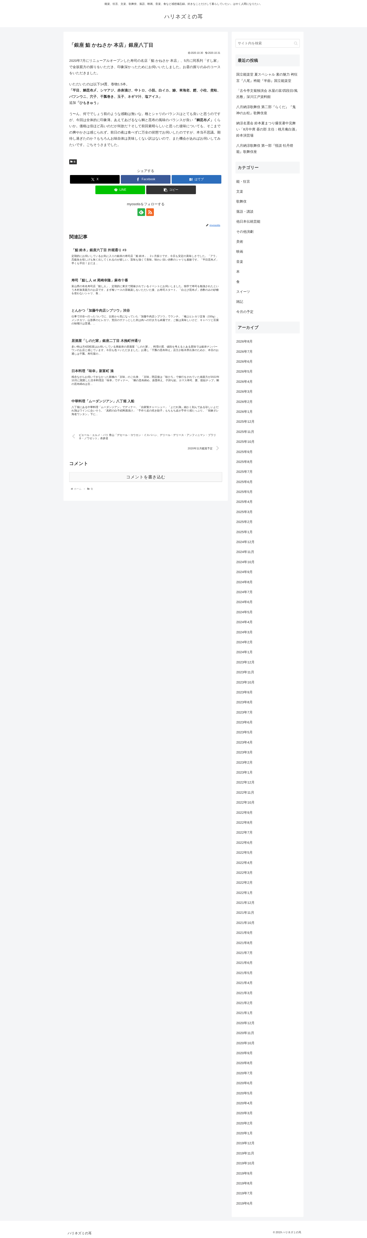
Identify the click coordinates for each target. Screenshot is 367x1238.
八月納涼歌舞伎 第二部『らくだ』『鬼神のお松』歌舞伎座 (266, 110)
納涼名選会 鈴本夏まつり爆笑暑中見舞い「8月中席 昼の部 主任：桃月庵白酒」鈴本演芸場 (267, 129)
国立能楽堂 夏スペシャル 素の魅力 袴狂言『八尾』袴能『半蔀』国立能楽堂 (267, 77)
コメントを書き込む (145, 477)
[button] (171, 190)
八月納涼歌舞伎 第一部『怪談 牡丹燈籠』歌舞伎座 (264, 149)
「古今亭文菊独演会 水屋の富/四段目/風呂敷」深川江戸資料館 (267, 94)
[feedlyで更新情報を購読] (141, 212)
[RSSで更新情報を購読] (150, 212)
